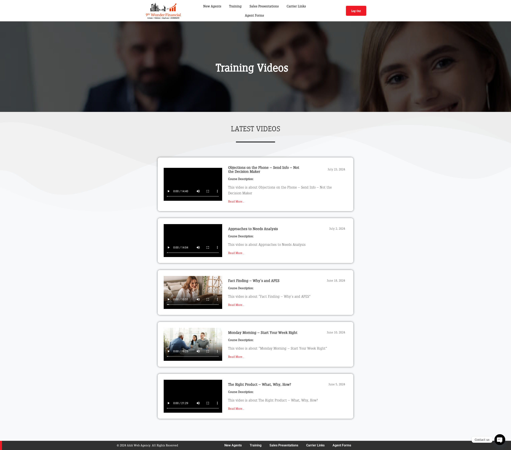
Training (235, 6)
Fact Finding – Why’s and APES (253, 280)
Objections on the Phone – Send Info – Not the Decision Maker (263, 169)
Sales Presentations (264, 6)
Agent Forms (254, 15)
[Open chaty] (499, 439)
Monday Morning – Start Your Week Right (262, 332)
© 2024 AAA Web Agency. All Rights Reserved (147, 445)
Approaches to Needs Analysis (253, 228)
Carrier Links (296, 6)
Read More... (236, 201)
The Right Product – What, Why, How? (259, 384)
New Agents (212, 6)
